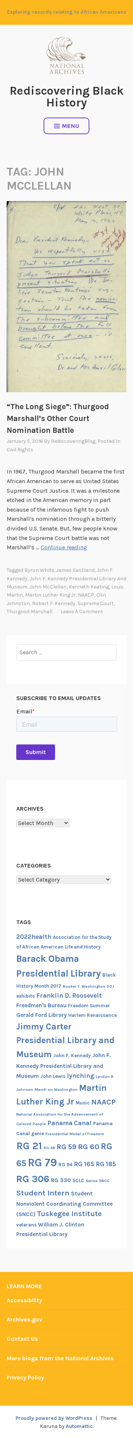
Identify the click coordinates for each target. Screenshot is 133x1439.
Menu (70, 125)
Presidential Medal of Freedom (74, 1133)
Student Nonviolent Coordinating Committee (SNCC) (64, 1204)
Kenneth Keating (89, 587)
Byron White (39, 570)
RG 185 (106, 1164)
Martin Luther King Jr (50, 595)
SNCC (104, 1180)
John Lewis (52, 1076)
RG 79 (42, 1162)
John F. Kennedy (72, 1055)
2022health (33, 936)
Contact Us (22, 1338)
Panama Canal (69, 1123)
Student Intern (42, 1192)
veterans (26, 1225)
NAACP (86, 595)
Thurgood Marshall (29, 611)
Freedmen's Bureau (41, 1005)
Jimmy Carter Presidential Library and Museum (65, 1040)
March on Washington (56, 1089)
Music (83, 1103)
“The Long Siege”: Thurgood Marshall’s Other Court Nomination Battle (58, 418)
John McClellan (48, 587)
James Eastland (75, 570)
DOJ (110, 986)
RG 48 (49, 1148)
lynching (80, 1075)
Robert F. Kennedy (53, 603)
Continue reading (64, 547)
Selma (92, 1180)
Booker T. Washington (84, 986)
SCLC (78, 1180)
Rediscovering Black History (67, 96)
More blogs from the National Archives (60, 1358)
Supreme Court (96, 603)
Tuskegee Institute (69, 1213)
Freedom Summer (89, 1005)
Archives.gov (24, 1319)
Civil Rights (20, 450)
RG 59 (66, 1147)
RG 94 (65, 1164)
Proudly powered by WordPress (54, 1418)
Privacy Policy (25, 1377)
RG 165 (84, 1164)
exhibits (25, 996)
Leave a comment (82, 611)
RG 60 (88, 1146)
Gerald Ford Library (41, 1015)
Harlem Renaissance (92, 1015)
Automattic (79, 1426)
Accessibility (24, 1300)
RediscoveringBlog (73, 441)
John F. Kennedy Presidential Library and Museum (63, 1065)
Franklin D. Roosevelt (69, 995)
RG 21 (29, 1146)
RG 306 (33, 1179)
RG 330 (61, 1180)
